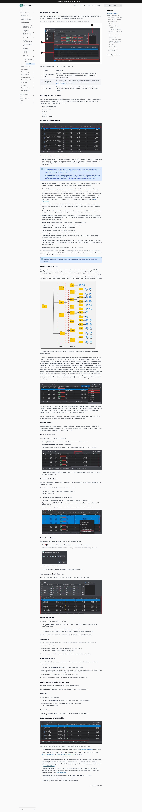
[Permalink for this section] (59, 12)
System (22, 809)
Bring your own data (87, 749)
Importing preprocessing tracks (66, 754)
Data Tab (29, 64)
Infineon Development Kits (27, 40)
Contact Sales (90, 5)
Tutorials (23, 85)
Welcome (22, 10)
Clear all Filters (113, 47)
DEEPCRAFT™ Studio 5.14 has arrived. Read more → (70, 1)
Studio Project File (28, 60)
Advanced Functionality (26, 56)
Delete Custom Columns (115, 29)
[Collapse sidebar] (34, 810)
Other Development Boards (28, 45)
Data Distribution (61, 772)
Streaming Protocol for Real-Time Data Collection (27, 51)
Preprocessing (24, 69)
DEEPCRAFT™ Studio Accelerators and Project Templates (27, 33)
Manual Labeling (60, 84)
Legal (21, 103)
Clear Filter (112, 44)
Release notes (24, 15)
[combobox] (113, 5)
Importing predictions (48, 754)
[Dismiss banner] (140, 1)
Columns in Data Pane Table (115, 17)
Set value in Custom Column (114, 26)
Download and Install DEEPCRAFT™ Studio (26, 18)
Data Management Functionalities (113, 49)
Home (75, 5)
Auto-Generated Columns (114, 19)
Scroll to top (108, 57)
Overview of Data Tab (112, 13)
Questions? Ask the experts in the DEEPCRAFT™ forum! (113, 55)
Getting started (25, 22)
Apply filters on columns (115, 39)
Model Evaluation (25, 74)
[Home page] (27, 5)
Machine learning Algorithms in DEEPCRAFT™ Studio (28, 26)
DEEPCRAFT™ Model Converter (24, 95)
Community (82, 5)
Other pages (24, 82)
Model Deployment (26, 79)
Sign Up (98, 5)
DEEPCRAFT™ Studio (24, 12)
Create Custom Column (115, 23)
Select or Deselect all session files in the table (115, 42)
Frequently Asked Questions (25, 91)
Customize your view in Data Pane (115, 32)
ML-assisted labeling (49, 766)
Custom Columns (112, 21)
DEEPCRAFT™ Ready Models (24, 99)
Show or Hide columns (114, 35)
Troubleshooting (25, 87)
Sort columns (112, 37)
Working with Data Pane (113, 15)
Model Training (25, 72)
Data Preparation (25, 66)
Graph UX (25, 37)
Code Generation (25, 77)
